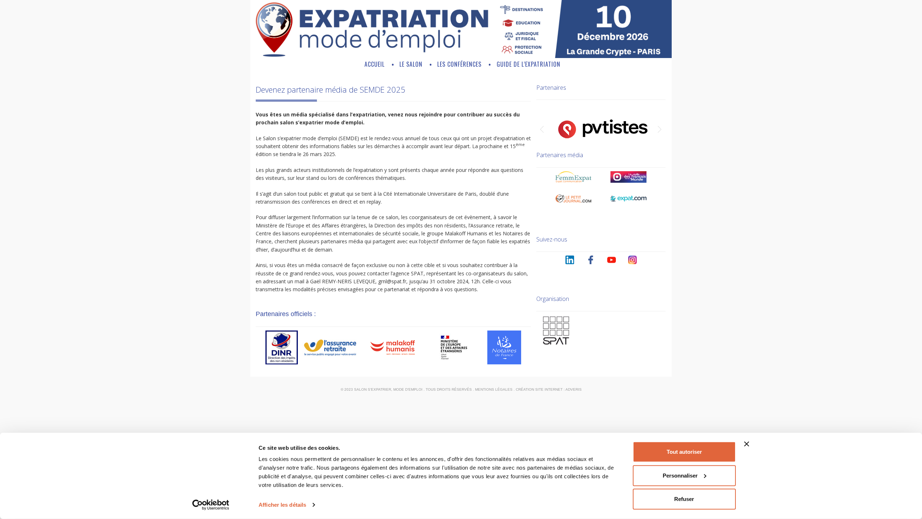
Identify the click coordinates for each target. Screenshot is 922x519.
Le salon (410, 64)
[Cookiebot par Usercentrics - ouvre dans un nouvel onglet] (210, 505)
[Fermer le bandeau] (746, 444)
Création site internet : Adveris (549, 389)
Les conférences (459, 64)
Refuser (684, 499)
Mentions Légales (494, 389)
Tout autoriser (684, 452)
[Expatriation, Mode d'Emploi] (461, 56)
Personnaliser (680, 475)
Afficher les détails (282, 505)
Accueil (374, 64)
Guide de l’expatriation (528, 64)
